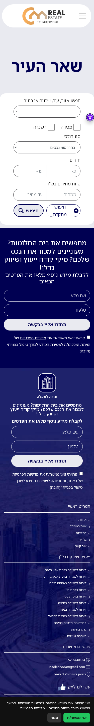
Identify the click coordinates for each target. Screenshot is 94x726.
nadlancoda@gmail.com (67, 667)
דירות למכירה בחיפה (72, 603)
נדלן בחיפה (78, 629)
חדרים (75, 160)
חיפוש (32, 211)
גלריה (82, 539)
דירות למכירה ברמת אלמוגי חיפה (64, 576)
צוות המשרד (78, 526)
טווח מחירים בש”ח (63, 184)
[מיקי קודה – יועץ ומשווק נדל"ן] (43, 16)
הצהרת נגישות (76, 636)
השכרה (40, 127)
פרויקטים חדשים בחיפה (70, 623)
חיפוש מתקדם (60, 210)
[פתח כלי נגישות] (90, 117)
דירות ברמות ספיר (74, 596)
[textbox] (47, 111)
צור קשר (80, 546)
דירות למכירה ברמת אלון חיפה (65, 570)
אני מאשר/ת (76, 717)
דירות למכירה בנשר (73, 609)
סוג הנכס (72, 136)
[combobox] (47, 109)
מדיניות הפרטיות (33, 337)
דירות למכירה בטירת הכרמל (67, 616)
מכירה (66, 127)
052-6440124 (75, 660)
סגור (54, 717)
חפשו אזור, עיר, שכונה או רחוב (52, 100)
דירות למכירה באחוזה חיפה (67, 583)
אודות (82, 519)
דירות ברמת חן (76, 590)
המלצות (81, 533)
